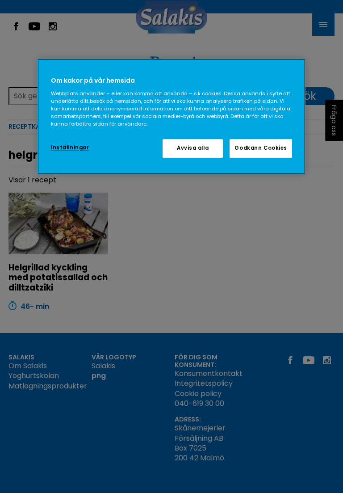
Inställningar (70, 148)
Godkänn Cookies (260, 148)
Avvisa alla (193, 148)
